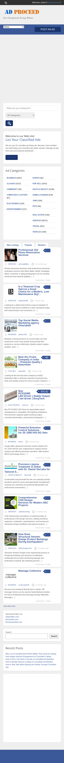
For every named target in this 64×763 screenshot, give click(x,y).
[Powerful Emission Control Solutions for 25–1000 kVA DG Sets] (10, 438)
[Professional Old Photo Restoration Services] (10, 261)
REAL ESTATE (39, 215)
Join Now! (11, 157)
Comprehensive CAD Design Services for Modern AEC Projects (33, 501)
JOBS (35, 201)
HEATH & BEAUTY (40, 189)
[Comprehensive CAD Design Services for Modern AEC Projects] (10, 508)
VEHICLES (37, 232)
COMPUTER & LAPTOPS (17, 195)
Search (8, 632)
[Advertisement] (32, 69)
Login (57, 2)
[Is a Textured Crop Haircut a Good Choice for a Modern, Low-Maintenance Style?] (10, 297)
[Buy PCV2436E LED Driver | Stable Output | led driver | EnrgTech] (10, 402)
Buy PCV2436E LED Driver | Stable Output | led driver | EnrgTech (34, 395)
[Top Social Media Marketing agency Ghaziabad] (10, 331)
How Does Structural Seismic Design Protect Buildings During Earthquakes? (33, 538)
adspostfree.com (12, 617)
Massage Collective (29, 570)
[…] (32, 276)
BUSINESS (11, 178)
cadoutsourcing (24, 512)
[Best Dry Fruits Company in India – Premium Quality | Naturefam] (10, 368)
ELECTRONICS (13, 204)
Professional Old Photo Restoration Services (29, 252)
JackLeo (25, 405)
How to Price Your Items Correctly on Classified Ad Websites (30, 659)
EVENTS (36, 178)
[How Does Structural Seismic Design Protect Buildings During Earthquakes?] (10, 545)
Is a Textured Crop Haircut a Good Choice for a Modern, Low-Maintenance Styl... (34, 290)
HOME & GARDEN (40, 195)
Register (50, 2)
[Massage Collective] (10, 582)
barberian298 (23, 301)
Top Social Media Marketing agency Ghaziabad (28, 323)
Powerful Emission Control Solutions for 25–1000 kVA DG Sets (32, 430)
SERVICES (37, 220)
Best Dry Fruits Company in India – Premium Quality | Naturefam (30, 361)
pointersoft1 (22, 334)
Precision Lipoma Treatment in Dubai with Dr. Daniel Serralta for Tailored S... (27, 468)
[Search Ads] (9, 123)
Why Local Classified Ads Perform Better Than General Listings (31, 654)
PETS (35, 206)
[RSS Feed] (5, 2)
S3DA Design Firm (25, 548)
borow (20, 442)
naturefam (22, 371)
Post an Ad (48, 29)
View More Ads (9, 606)
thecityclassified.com (14, 622)
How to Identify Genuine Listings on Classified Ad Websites (29, 662)
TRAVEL (36, 226)
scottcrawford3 (23, 585)
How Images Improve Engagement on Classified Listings (28, 656)
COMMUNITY (12, 189)
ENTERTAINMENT (14, 209)
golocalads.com (12, 619)
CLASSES (11, 184)
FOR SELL (37, 184)
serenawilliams (23, 264)
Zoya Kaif (27, 475)
